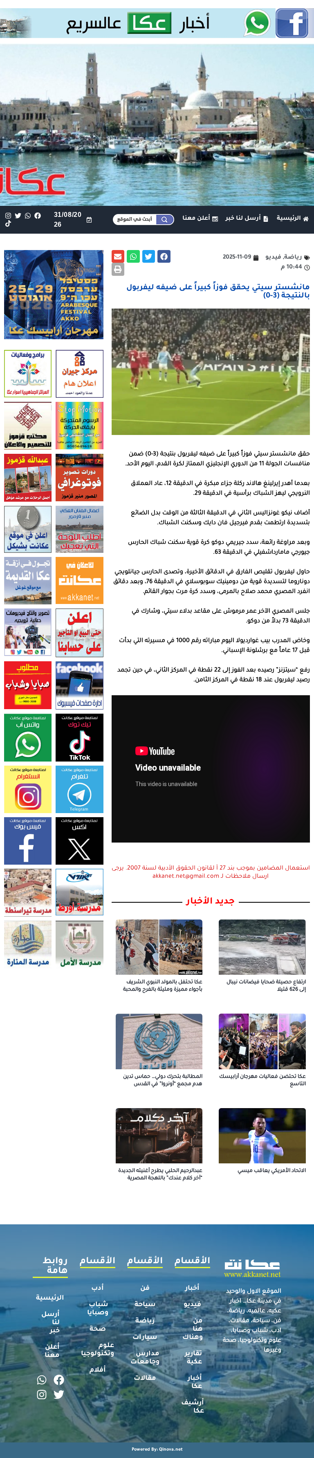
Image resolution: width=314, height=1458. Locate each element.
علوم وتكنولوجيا (97, 1350)
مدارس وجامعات (144, 1358)
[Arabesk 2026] (53, 337)
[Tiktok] (8, 224)
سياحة (145, 1305)
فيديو (192, 1305)
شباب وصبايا (97, 1309)
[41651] (157, 36)
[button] (163, 256)
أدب (97, 1288)
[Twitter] (18, 216)
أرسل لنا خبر (50, 1323)
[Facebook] (38, 216)
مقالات (145, 1378)
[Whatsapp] (27, 216)
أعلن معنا (52, 1351)
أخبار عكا (195, 1382)
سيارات (144, 1337)
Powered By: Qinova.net (157, 1449)
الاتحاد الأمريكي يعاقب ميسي (272, 1171)
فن (145, 1288)
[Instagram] (8, 216)
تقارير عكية (193, 1358)
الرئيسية (50, 1298)
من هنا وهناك (192, 1329)
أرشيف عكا (192, 1407)
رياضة (145, 1321)
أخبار (192, 1288)
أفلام (98, 1370)
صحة (98, 1329)
